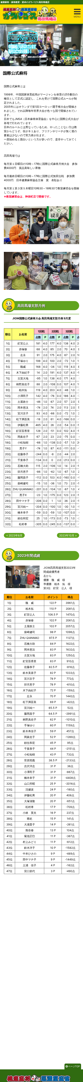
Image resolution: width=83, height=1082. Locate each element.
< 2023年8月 (14, 535)
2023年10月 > (68, 535)
